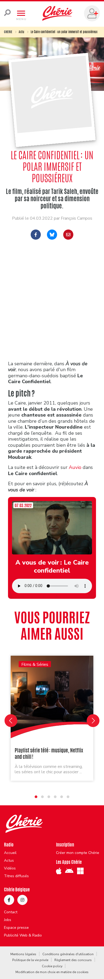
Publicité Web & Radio (23, 935)
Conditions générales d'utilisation (68, 954)
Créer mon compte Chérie (77, 852)
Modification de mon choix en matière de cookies (52, 972)
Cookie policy (52, 966)
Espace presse (16, 927)
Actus (9, 860)
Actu (21, 31)
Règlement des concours (73, 960)
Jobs (7, 920)
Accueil (10, 852)
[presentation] (11, 720)
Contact (10, 912)
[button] (36, 796)
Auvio (76, 467)
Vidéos (10, 868)
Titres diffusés (16, 876)
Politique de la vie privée (30, 960)
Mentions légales (23, 954)
